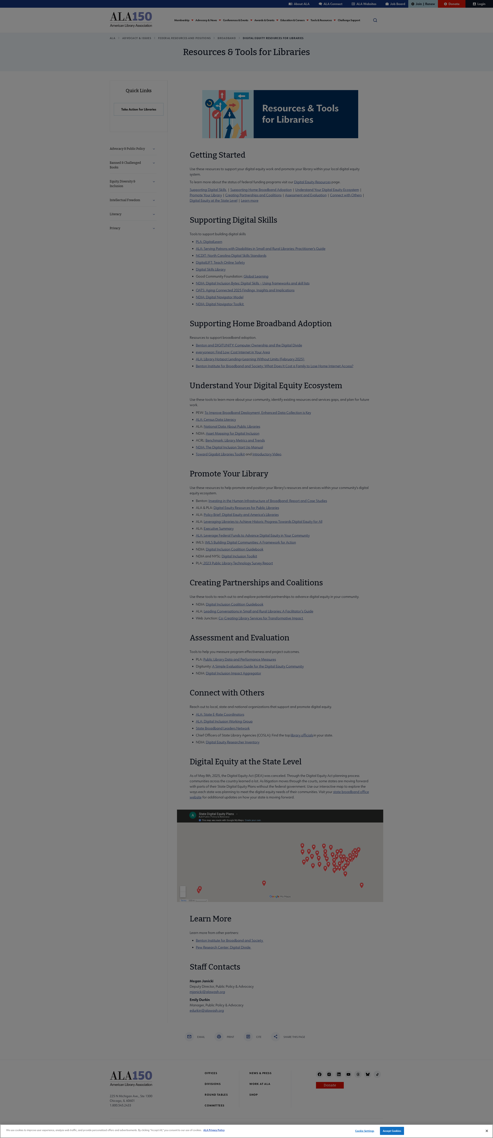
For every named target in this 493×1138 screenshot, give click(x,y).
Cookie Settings (364, 1130)
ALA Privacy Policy (214, 1130)
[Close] (487, 1131)
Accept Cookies (392, 1130)
